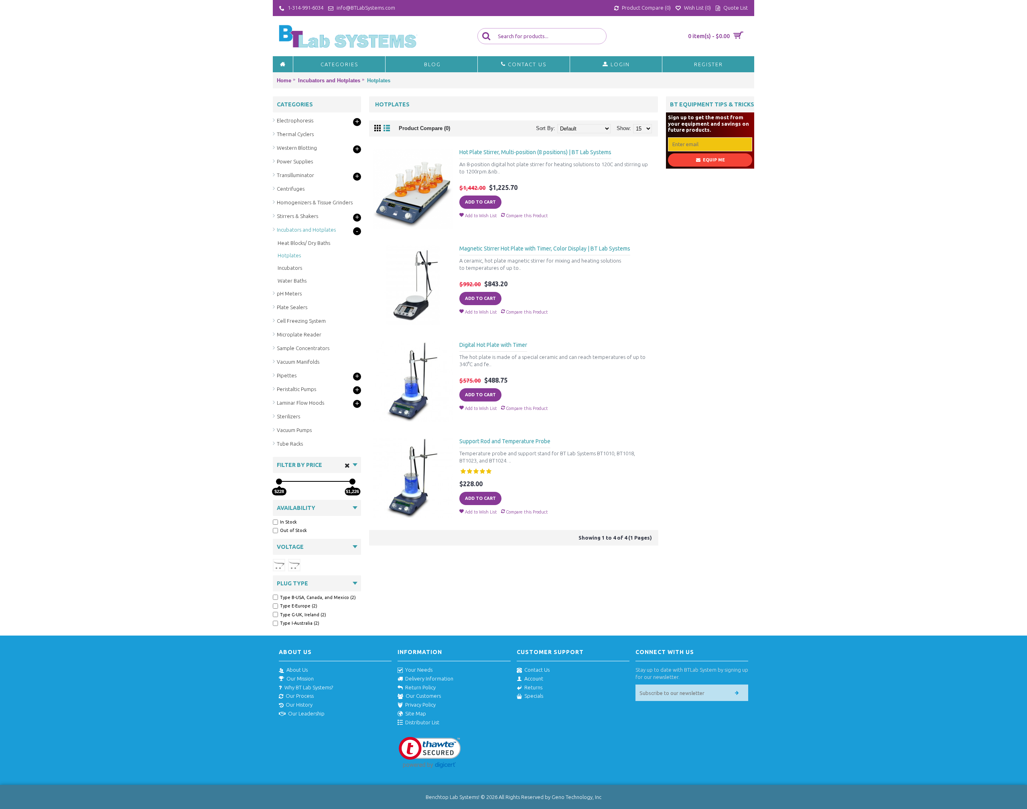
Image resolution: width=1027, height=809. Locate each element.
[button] (430, 752)
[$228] (279, 482)
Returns (533, 687)
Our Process (300, 696)
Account (533, 678)
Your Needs (418, 669)
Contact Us (537, 669)
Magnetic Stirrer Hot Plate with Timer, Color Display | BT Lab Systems (544, 248)
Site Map (415, 713)
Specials (533, 696)
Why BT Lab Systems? (308, 687)
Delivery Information (429, 678)
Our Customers (423, 696)
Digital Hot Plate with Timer (493, 345)
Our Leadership (306, 713)
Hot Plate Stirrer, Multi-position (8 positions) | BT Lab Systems (535, 152)
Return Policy (420, 687)
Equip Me (714, 159)
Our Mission (300, 678)
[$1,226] (352, 482)
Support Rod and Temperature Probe (504, 441)
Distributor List (422, 722)
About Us (297, 669)
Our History (299, 704)
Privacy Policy (420, 704)
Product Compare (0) (424, 128)
